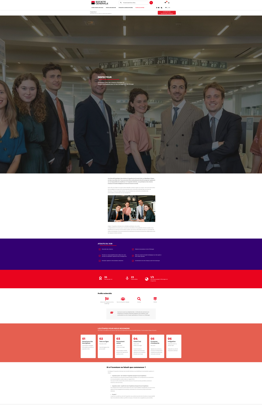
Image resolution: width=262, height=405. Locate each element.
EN (169, 7)
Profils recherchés (111, 7)
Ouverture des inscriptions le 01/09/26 (167, 12)
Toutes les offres (139, 7)
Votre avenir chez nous (97, 7)
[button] (169, 3)
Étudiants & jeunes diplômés (126, 7)
